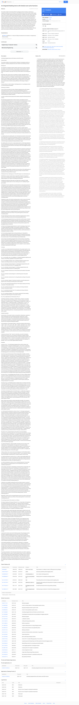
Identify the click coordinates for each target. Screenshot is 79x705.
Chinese (50, 17)
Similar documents (59, 46)
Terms (44, 703)
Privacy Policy (49, 703)
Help (54, 703)
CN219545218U (5, 654)
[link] (19, 36)
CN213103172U (5, 632)
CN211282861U (5, 623)
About (25, 703)
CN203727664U (5, 571)
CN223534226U (5, 649)
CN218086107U (5, 589)
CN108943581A (5, 609)
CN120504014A (5, 652)
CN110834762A (5, 625)
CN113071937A (5, 582)
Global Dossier (54, 49)
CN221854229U (5, 643)
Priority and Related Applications (48, 47)
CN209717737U (5, 603)
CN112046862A (5, 607)
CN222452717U (5, 656)
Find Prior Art (54, 14)
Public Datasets (38, 703)
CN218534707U (5, 627)
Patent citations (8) (47, 46)
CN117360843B (4, 612)
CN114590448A (5, 614)
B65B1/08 (5, 35)
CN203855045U (5, 574)
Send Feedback (31, 703)
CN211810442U (5, 634)
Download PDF (46, 14)
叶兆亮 (47, 19)
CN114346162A (5, 618)
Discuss (58, 49)
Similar (60, 14)
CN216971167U (5, 629)
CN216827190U (5, 647)
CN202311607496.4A (5, 667)
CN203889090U (5, 576)
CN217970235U (5, 585)
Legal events (53, 46)
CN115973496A (5, 636)
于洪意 (50, 19)
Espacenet (49, 49)
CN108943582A (5, 605)
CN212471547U (5, 616)
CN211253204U (5, 645)
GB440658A (4, 569)
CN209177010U (5, 638)
